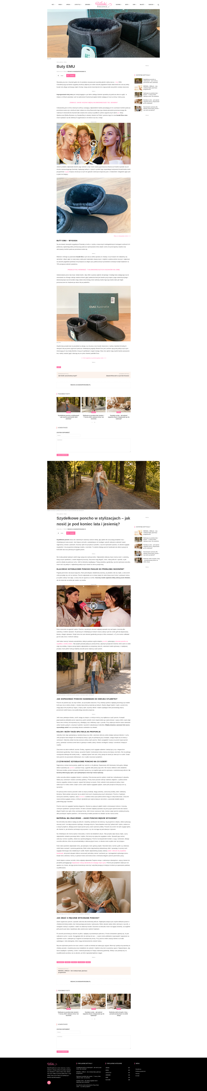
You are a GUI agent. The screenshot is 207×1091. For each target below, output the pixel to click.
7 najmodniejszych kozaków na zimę (103, 269)
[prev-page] (92, 422)
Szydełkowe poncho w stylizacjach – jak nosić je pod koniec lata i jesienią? (68, 417)
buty (117, 82)
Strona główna (60, 62)
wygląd (67, 172)
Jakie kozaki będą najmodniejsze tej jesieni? (97, 102)
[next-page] (95, 422)
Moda (65, 62)
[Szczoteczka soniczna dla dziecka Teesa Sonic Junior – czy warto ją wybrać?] (138, 108)
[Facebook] (49, 1082)
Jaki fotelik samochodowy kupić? (67, 375)
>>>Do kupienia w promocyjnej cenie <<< (93, 358)
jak (118, 113)
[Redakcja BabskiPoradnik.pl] (63, 385)
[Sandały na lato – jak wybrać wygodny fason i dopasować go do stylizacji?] (119, 404)
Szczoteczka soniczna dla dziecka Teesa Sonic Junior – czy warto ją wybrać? (151, 108)
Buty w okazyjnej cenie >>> (122, 236)
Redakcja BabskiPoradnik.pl (77, 71)
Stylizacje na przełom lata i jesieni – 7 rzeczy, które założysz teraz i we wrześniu (93, 417)
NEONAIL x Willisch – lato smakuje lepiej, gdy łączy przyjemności (150, 87)
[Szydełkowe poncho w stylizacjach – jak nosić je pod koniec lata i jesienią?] (68, 404)
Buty (58, 367)
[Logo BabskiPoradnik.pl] (103, 4)
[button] (158, 4)
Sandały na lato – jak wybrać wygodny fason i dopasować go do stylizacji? (118, 417)
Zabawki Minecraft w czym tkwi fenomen (117, 375)
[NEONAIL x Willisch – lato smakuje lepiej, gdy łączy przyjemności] (138, 88)
